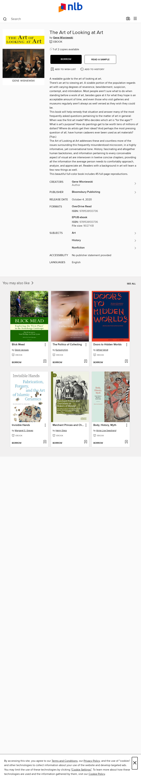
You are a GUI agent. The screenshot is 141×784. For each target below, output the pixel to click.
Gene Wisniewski (63, 37)
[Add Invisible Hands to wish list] (45, 442)
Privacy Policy (92, 761)
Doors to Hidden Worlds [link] (107, 344)
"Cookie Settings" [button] (81, 769)
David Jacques (22, 350)
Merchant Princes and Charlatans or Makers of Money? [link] (68, 425)
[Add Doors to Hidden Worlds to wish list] (126, 361)
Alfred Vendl (102, 350)
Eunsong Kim (62, 350)
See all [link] (131, 283)
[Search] (5, 19)
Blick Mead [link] (18, 344)
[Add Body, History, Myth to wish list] (126, 442)
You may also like (17, 283)
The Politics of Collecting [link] (67, 344)
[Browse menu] (135, 18)
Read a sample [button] (100, 59)
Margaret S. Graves (24, 430)
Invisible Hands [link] (21, 425)
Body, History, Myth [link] (104, 425)
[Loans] (128, 19)
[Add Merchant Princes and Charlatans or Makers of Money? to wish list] (85, 442)
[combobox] (63, 19)
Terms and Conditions (65, 761)
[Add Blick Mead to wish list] (45, 361)
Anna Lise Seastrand (106, 430)
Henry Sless (61, 430)
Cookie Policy (97, 774)
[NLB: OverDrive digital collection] (70, 7)
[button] (66, 59)
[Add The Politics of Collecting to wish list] (85, 361)
